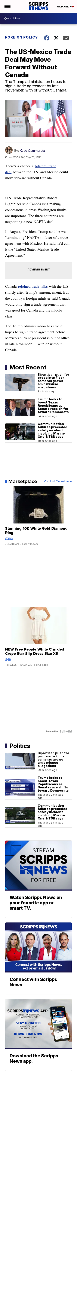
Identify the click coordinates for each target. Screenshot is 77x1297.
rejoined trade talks (33, 286)
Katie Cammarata (32, 151)
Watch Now (64, 6)
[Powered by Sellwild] (65, 731)
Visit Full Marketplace (58, 481)
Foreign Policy (21, 37)
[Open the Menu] (7, 6)
